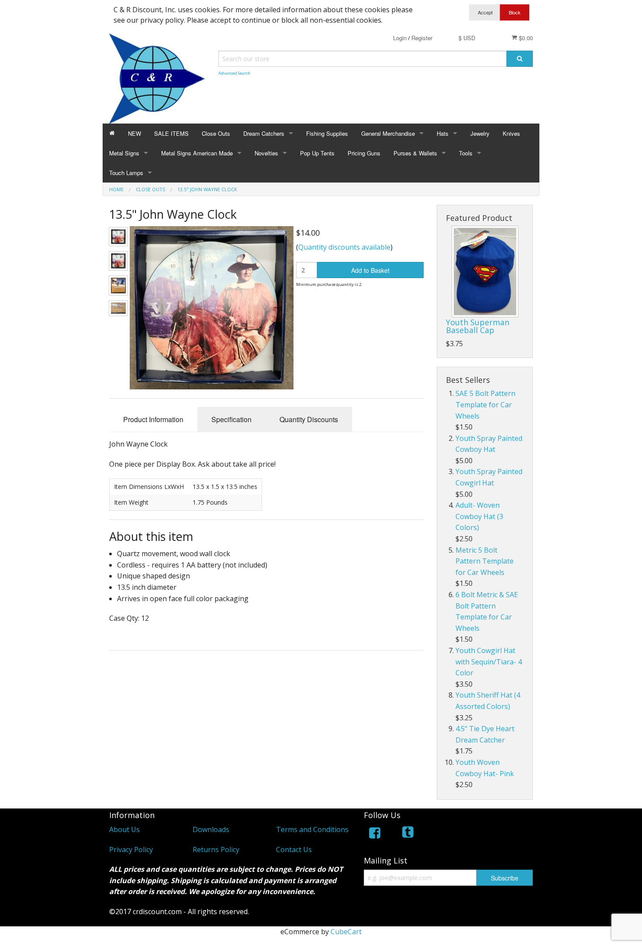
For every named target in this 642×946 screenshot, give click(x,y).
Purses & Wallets (415, 153)
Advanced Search (234, 73)
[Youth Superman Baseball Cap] (485, 271)
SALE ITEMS (171, 133)
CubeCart (346, 931)
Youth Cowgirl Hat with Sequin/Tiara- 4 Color (489, 662)
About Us (124, 829)
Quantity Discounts (309, 419)
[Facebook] (374, 834)
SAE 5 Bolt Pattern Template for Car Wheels (485, 404)
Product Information (153, 419)
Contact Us (294, 849)
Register (421, 38)
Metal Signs (124, 153)
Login (400, 38)
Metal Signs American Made (197, 153)
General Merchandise (388, 133)
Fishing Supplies (327, 133)
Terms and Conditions (312, 829)
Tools (466, 153)
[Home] (112, 133)
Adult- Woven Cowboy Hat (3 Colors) (479, 516)
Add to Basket (370, 270)
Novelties (266, 153)
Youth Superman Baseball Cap (477, 326)
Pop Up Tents (317, 153)
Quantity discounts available (344, 247)
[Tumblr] (408, 834)
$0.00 (525, 38)
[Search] (520, 59)
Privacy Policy (131, 849)
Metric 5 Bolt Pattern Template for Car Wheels (485, 561)
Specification (231, 419)
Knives (511, 133)
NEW (134, 133)
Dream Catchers (263, 133)
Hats (443, 133)
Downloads (211, 829)
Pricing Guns (364, 153)
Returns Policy (216, 849)
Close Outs (216, 133)
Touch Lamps (126, 173)
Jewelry (480, 133)
